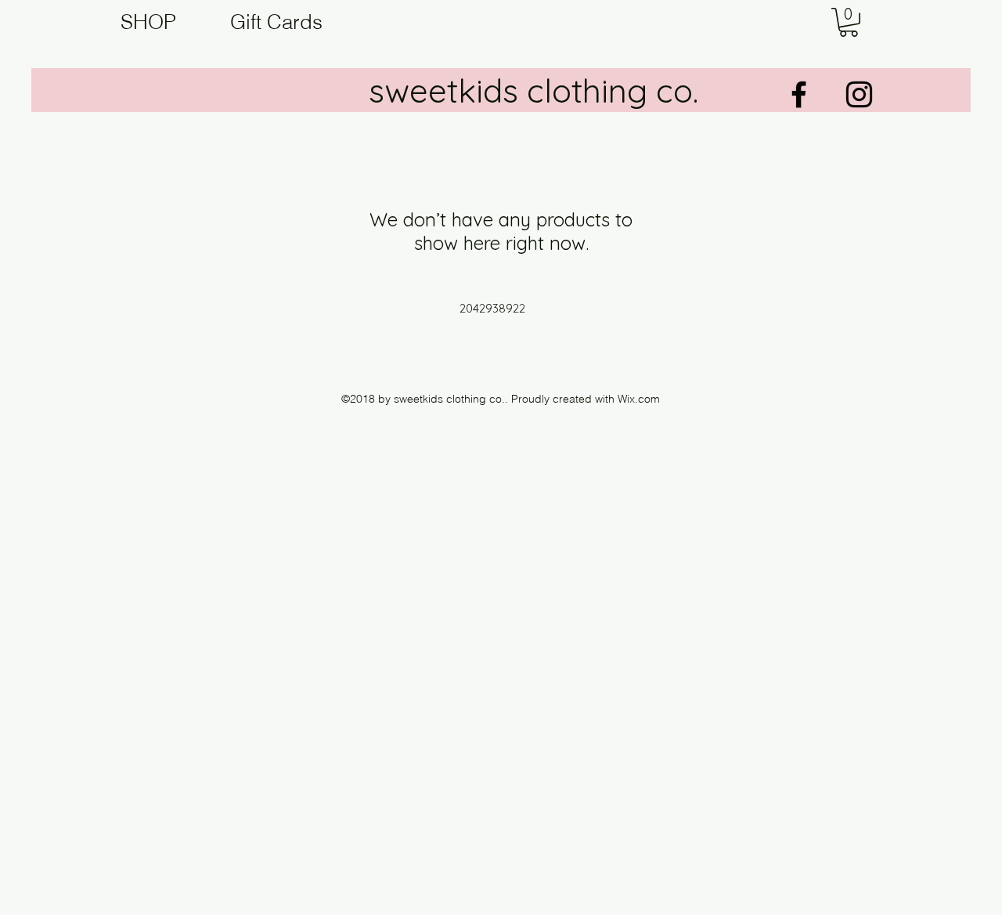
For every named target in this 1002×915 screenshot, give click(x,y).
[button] (848, 22)
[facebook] (798, 94)
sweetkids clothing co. (533, 90)
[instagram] (859, 94)
